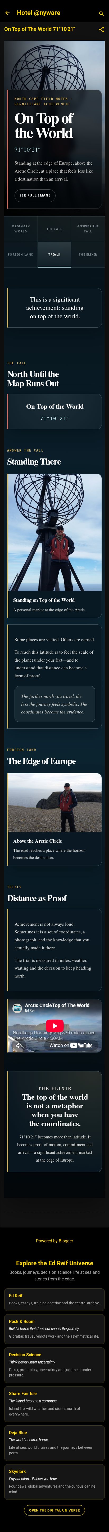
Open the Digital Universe (54, 1510)
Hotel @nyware (38, 12)
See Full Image (35, 195)
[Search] (101, 14)
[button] (101, 30)
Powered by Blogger (54, 1240)
